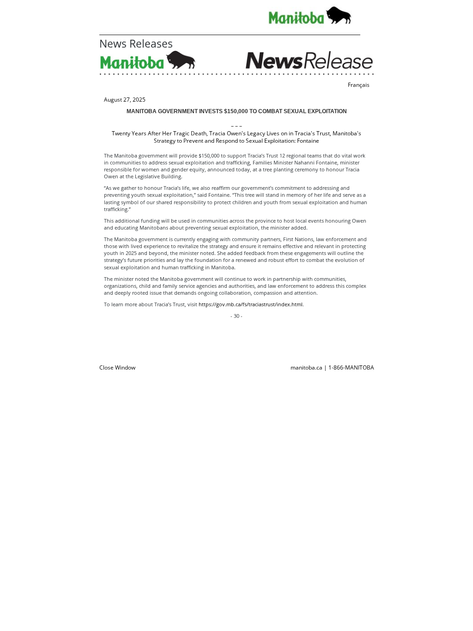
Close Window (117, 367)
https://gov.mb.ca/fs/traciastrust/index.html (251, 304)
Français (359, 85)
